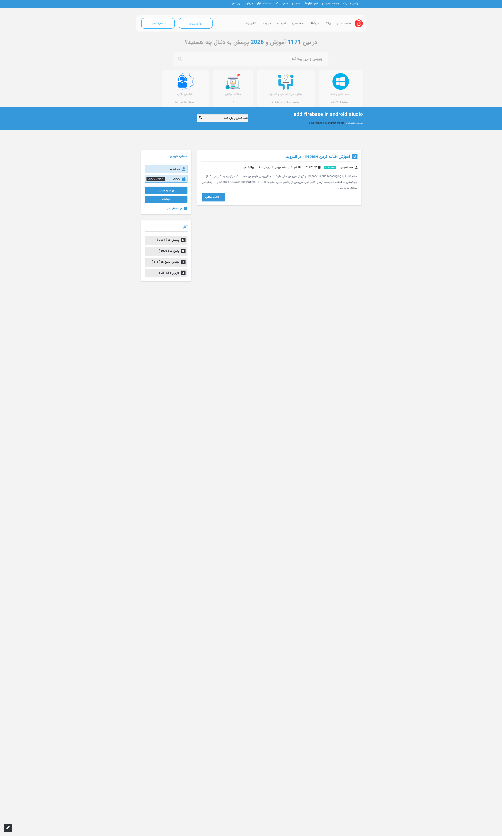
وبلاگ (328, 23)
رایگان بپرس (195, 23)
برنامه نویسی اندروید (276, 167)
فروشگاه (314, 23)
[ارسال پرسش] (8, 828)
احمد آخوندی (347, 167)
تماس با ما (250, 23)
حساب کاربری (158, 23)
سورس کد (281, 3)
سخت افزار (264, 3)
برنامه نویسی (330, 3)
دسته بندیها (298, 23)
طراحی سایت (352, 3)
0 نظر (246, 167)
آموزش (293, 167)
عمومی (296, 3)
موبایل (249, 3)
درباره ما (266, 23)
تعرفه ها (281, 23)
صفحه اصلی (344, 23)
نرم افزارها (311, 3)
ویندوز (236, 3)
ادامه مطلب (212, 197)
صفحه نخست (355, 123)
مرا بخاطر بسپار (174, 209)
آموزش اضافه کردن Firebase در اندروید (318, 156)
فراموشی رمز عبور (155, 178)
